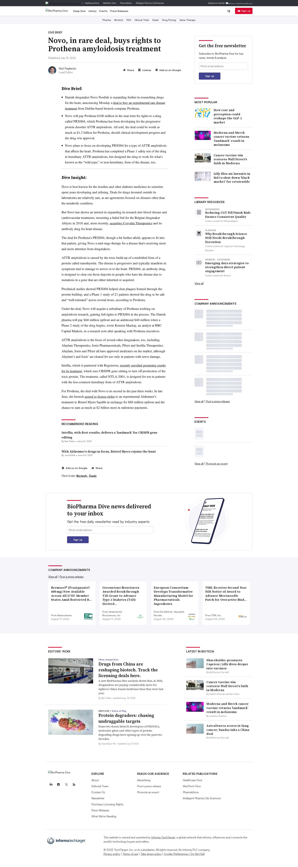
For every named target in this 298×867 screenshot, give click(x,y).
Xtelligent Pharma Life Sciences (150, 3)
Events (103, 10)
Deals (155, 19)
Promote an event (217, 463)
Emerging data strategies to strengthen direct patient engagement (227, 267)
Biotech (118, 19)
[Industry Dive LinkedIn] (50, 784)
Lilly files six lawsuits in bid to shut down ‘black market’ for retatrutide (232, 178)
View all (199, 283)
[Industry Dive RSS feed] (74, 784)
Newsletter (97, 798)
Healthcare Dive (92, 3)
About (95, 780)
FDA (129, 19)
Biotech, (82, 476)
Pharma (106, 19)
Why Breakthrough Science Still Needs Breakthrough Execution (226, 238)
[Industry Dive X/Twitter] (66, 784)
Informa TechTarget (163, 837)
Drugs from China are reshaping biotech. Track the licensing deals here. (128, 670)
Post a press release (218, 401)
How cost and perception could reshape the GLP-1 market (228, 116)
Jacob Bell (69, 455)
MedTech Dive (109, 3)
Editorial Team (99, 786)
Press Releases (119, 10)
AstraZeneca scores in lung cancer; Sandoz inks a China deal (227, 729)
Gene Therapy (188, 19)
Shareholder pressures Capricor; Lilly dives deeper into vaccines (227, 664)
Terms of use (130, 854)
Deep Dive (79, 10)
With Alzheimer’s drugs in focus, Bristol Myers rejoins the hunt (109, 451)
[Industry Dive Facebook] (58, 784)
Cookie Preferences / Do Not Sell (184, 854)
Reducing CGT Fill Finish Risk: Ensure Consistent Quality (228, 215)
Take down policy (151, 854)
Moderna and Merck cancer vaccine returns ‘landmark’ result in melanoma (231, 139)
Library (92, 10)
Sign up (245, 10)
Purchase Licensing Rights (107, 804)
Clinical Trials (142, 19)
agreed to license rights (100, 396)
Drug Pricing (169, 19)
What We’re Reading (103, 816)
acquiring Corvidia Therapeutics (131, 223)
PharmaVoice (126, 3)
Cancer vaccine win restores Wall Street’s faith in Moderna (230, 159)
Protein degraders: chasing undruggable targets (126, 718)
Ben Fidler (69, 441)
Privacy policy (111, 854)
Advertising (143, 780)
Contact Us (98, 792)
